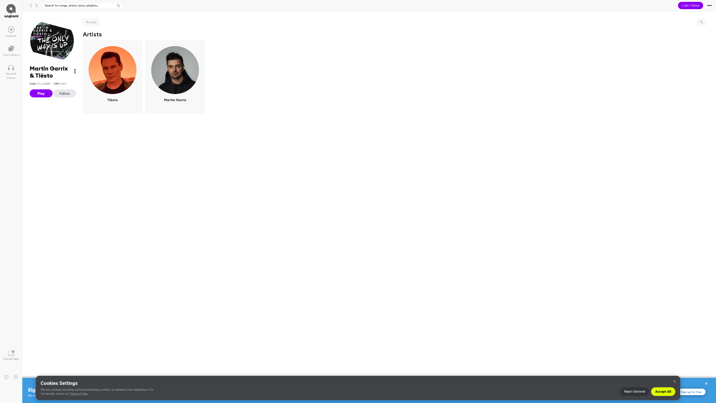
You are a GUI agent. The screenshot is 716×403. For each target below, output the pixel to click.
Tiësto (112, 100)
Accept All (663, 391)
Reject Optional (634, 391)
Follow (64, 93)
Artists (91, 22)
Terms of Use (78, 394)
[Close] (674, 381)
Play (41, 93)
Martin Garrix (175, 100)
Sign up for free (691, 392)
